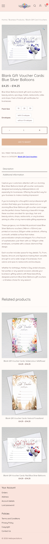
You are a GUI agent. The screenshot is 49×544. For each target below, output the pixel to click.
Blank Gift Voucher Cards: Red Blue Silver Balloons (24, 475)
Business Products (16, 20)
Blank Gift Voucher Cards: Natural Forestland (24, 418)
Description (8, 168)
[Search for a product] (34, 5)
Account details (8, 501)
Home (4, 20)
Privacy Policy (7, 523)
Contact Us (6, 531)
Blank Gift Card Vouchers (36, 20)
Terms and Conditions (11, 518)
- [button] (9, 130)
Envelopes (6, 117)
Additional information (13, 174)
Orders (5, 492)
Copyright (6, 527)
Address (5, 497)
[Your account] (40, 5)
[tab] (24, 169)
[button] (44, 29)
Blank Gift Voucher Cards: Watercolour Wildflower (24, 361)
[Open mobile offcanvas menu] (3, 5)
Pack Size (6, 109)
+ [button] (39, 130)
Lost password (8, 505)
